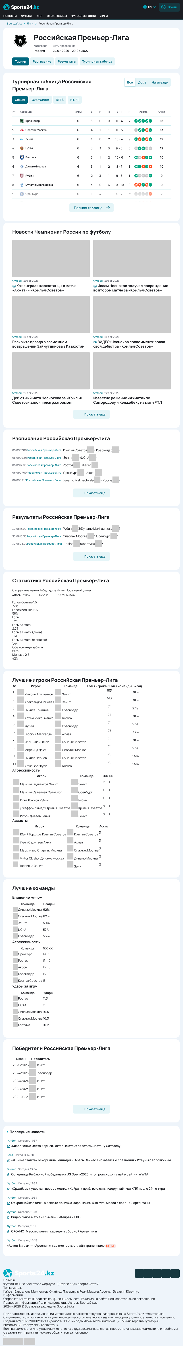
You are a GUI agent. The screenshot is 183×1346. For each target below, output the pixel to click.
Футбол (26, 16)
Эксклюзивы (57, 16)
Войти (172, 7)
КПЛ (39, 16)
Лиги (104, 16)
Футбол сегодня (83, 16)
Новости (10, 16)
